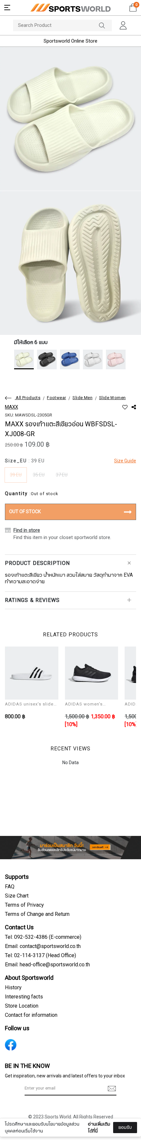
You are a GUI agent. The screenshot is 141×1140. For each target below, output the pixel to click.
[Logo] (70, 7)
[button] (7, 7)
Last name (22, 1119)
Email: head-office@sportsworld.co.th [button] (47, 965)
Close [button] (126, 1131)
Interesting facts (24, 997)
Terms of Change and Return (37, 914)
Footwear (56, 398)
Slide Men (82, 398)
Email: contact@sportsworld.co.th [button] (43, 946)
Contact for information (31, 1015)
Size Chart (17, 896)
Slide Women (112, 398)
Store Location (21, 1006)
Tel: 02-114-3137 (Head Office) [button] (40, 955)
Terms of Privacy (24, 905)
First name (22, 1087)
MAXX (11, 407)
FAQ (9, 887)
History (13, 988)
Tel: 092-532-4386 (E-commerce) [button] (43, 937)
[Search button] (105, 25)
